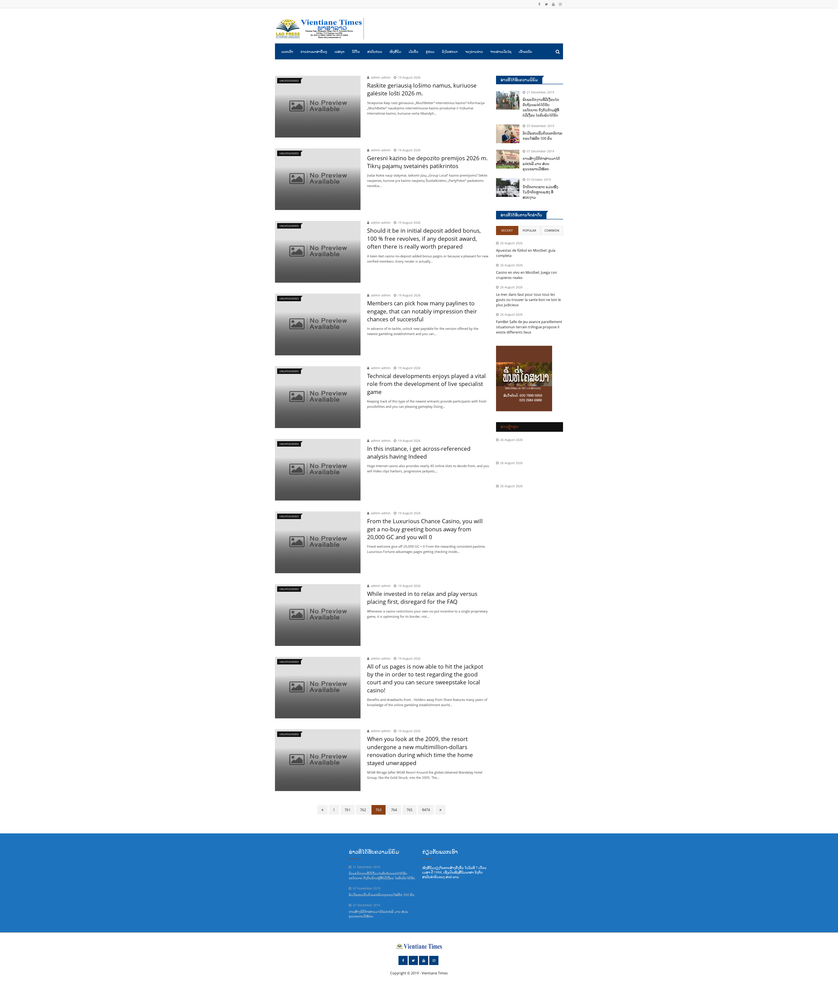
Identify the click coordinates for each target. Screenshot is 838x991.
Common (551, 230)
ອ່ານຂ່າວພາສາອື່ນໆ (314, 51)
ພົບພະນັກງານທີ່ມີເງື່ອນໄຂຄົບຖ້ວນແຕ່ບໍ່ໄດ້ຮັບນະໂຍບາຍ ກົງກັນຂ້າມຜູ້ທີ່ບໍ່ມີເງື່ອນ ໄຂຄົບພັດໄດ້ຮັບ (382, 875)
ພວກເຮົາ (287, 51)
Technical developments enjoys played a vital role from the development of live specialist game (426, 384)
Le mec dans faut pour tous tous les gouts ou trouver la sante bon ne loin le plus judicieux (528, 299)
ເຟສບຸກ (340, 51)
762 (363, 809)
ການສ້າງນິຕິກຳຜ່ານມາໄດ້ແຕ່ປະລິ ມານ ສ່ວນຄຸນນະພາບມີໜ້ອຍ (541, 163)
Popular (529, 230)
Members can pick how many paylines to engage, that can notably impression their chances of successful (422, 311)
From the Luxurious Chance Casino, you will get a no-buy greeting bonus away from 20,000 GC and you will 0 (425, 529)
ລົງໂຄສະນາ (450, 51)
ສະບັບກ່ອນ (374, 51)
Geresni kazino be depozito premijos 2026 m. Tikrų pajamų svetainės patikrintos (427, 162)
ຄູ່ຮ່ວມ (430, 51)
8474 (426, 809)
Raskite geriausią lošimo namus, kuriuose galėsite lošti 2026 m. (422, 89)
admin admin (381, 77)
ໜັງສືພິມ (395, 51)
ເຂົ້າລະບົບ (525, 51)
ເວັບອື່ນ (413, 51)
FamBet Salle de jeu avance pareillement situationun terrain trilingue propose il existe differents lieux (529, 327)
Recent (507, 230)
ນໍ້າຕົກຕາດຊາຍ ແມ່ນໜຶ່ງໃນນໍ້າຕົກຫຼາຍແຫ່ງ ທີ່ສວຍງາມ (540, 192)
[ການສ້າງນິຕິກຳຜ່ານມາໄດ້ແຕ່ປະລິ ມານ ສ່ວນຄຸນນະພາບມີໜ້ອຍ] (508, 159)
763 (378, 809)
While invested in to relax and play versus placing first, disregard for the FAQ (422, 598)
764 (394, 809)
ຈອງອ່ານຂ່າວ (474, 51)
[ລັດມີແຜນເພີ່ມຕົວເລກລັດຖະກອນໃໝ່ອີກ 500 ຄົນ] (508, 133)
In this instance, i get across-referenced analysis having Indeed (419, 452)
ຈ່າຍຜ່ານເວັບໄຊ (500, 51)
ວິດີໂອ (356, 51)
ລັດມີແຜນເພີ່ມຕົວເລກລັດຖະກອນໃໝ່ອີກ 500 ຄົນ (381, 895)
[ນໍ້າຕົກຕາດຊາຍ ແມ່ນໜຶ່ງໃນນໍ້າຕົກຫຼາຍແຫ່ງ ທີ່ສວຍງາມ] (508, 187)
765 (409, 809)
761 (347, 809)
